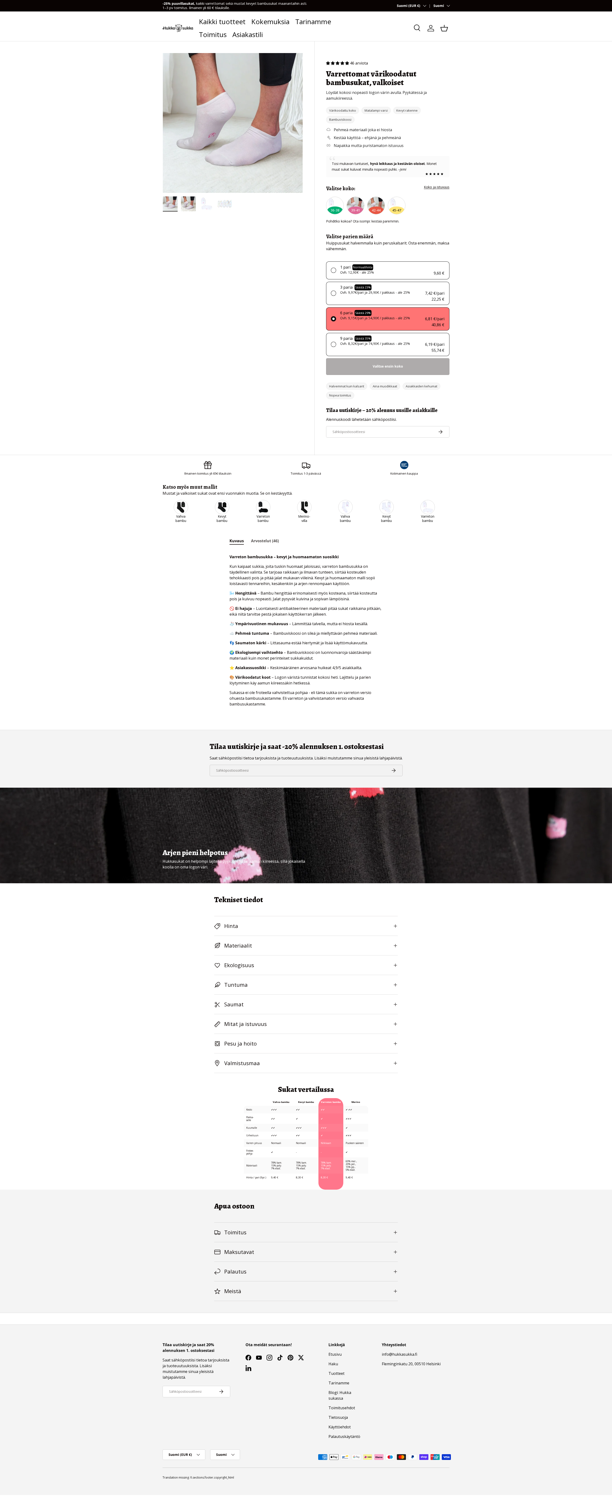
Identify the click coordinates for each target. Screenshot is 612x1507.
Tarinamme (313, 21)
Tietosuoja (338, 1417)
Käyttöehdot (339, 1427)
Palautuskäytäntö (344, 1436)
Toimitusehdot (341, 1407)
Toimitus (213, 34)
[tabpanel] (306, 628)
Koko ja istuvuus (436, 187)
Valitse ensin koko (388, 366)
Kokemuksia (270, 21)
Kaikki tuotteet (222, 21)
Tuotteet (336, 1373)
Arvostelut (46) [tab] (265, 540)
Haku (333, 1363)
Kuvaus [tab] (237, 540)
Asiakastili (247, 34)
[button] (444, 28)
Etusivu (335, 1354)
